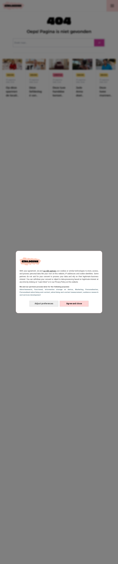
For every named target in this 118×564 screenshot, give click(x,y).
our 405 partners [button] (49, 271)
